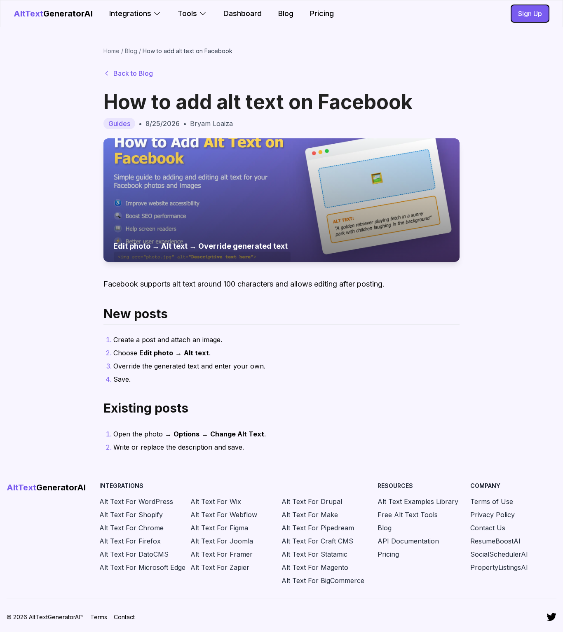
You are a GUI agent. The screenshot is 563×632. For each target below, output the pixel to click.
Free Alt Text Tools (408, 515)
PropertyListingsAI (499, 567)
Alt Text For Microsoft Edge (142, 567)
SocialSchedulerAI (499, 554)
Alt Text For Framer (221, 554)
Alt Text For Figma (219, 528)
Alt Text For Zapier (219, 567)
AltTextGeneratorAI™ (56, 616)
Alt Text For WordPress (136, 501)
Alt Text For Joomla (221, 541)
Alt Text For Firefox (130, 541)
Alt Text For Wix (215, 501)
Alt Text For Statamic (314, 554)
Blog (285, 13)
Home (111, 50)
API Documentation (408, 541)
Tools (187, 13)
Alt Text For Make (310, 515)
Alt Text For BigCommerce (323, 580)
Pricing (322, 13)
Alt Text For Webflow (223, 515)
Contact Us (487, 528)
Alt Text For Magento (315, 567)
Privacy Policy (492, 515)
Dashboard (242, 13)
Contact (124, 616)
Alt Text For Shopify (131, 515)
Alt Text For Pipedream (318, 528)
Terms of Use (491, 501)
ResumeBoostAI (495, 541)
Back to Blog (133, 73)
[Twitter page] (551, 617)
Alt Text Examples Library (418, 501)
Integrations (130, 13)
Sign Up (530, 13)
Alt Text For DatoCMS (134, 554)
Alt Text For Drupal (312, 501)
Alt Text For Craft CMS (317, 541)
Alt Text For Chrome (131, 528)
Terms (98, 616)
